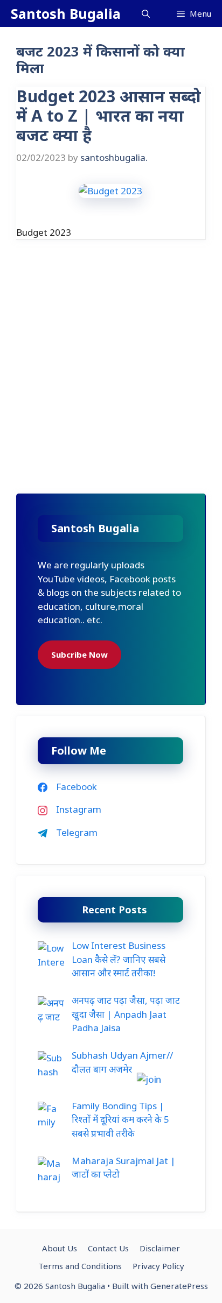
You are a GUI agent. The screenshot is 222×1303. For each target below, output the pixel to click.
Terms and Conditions (80, 1265)
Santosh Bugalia (66, 13)
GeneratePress (179, 1285)
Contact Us (108, 1248)
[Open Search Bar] (145, 13)
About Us (59, 1248)
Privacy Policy (158, 1265)
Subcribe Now (79, 654)
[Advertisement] (111, 378)
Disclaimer (160, 1248)
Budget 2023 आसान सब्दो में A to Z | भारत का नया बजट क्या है (108, 115)
